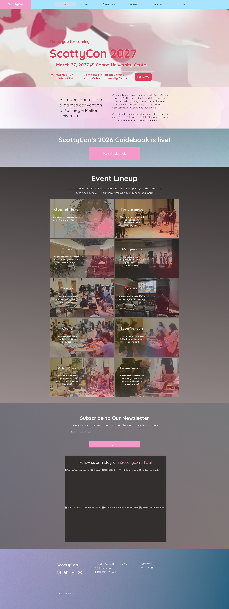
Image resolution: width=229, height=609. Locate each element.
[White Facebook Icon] (73, 556)
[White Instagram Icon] (58, 556)
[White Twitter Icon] (65, 556)
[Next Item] (159, 498)
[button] (85, 4)
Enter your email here (80, 432)
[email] (80, 556)
